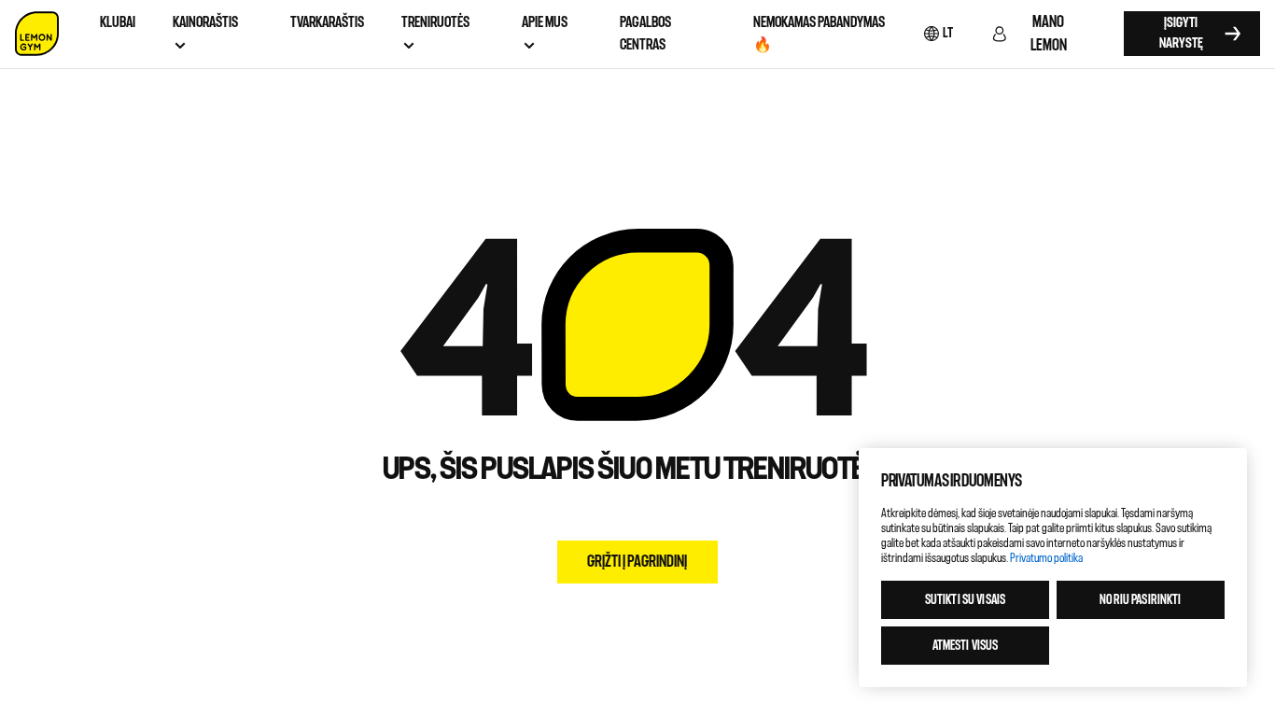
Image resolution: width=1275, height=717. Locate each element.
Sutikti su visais (965, 600)
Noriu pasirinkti (1140, 600)
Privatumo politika (1046, 558)
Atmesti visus (965, 646)
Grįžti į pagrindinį (637, 561)
